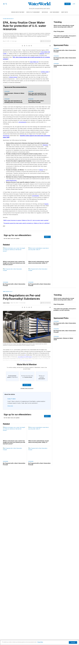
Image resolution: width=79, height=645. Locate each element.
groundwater (35, 195)
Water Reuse (45, 12)
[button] (4, 4)
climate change (13, 77)
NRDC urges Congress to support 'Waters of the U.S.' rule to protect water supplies (25, 220)
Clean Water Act (34, 61)
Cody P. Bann (6, 302)
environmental (22, 122)
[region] (39, 642)
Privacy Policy (40, 642)
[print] (50, 45)
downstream (6, 135)
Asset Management (54, 12)
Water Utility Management (33, 12)
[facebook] (22, 45)
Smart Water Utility (7, 291)
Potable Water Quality (8, 18)
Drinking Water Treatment (18, 12)
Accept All (73, 642)
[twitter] (26, 45)
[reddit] (29, 45)
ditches (41, 169)
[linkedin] (24, 45)
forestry (47, 204)
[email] (31, 45)
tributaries (45, 145)
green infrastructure (11, 180)
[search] (6, 4)
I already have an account (26, 388)
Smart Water (64, 12)
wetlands (42, 53)
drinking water (45, 71)
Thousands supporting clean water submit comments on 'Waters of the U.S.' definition (26, 223)
